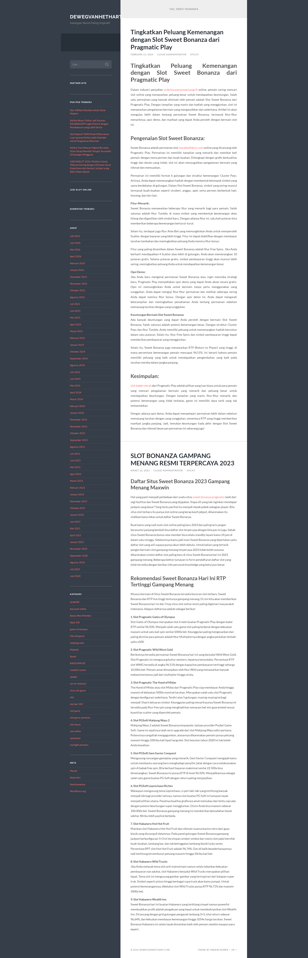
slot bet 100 (76, 704)
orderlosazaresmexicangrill (181, 89)
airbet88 (74, 602)
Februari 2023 (77, 487)
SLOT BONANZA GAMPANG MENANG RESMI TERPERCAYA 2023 (182, 459)
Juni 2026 (75, 242)
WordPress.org (78, 791)
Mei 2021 (75, 528)
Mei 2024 (75, 385)
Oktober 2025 (77, 290)
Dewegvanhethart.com (102, 17)
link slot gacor (77, 635)
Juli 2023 (75, 453)
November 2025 (78, 283)
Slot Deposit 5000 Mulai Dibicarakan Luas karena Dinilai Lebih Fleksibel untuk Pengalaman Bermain (89, 137)
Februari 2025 (77, 337)
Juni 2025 (75, 310)
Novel (73, 656)
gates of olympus (79, 629)
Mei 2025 (75, 317)
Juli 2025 (75, 304)
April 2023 (75, 474)
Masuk (73, 770)
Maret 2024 (76, 399)
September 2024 (79, 358)
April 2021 (75, 535)
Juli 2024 (75, 372)
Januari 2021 (77, 542)
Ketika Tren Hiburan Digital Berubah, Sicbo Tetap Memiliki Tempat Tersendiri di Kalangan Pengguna (90, 151)
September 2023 (79, 440)
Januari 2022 (77, 514)
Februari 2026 (77, 263)
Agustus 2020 (77, 562)
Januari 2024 (77, 412)
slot (72, 697)
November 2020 (78, 548)
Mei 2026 (75, 249)
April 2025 (75, 324)
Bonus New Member (80, 615)
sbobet (73, 676)
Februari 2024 (77, 406)
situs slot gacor (78, 690)
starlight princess (79, 744)
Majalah (74, 649)
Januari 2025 (77, 344)
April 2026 (75, 256)
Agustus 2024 (77, 365)
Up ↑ (234, 950)
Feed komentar (78, 784)
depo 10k (75, 622)
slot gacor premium (80, 717)
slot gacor (75, 710)
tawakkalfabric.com (191, 147)
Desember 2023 (78, 419)
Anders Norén (219, 950)
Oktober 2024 (77, 351)
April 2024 (75, 392)
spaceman (75, 738)
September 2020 (79, 555)
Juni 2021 (75, 521)
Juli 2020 (75, 569)
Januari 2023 (77, 494)
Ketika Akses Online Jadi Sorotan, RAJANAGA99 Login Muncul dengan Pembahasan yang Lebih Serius (89, 124)
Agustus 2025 (77, 297)
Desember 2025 (78, 276)
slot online (75, 731)
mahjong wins (77, 642)
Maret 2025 (76, 331)
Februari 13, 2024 (142, 54)
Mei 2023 (75, 467)
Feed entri (75, 777)
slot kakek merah (141, 385)
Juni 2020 (75, 576)
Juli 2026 (75, 236)
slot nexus (75, 724)
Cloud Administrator (171, 54)
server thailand (78, 683)
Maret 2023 (76, 480)
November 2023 (78, 426)
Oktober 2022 (77, 508)
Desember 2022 (78, 501)
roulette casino (78, 669)
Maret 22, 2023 (140, 470)
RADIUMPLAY (77, 663)
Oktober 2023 (77, 433)
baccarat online (78, 608)
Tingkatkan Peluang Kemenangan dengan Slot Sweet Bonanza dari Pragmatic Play (177, 39)
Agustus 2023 (77, 446)
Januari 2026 (77, 270)
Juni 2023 (75, 460)
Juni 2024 (75, 378)
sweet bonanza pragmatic (208, 497)
